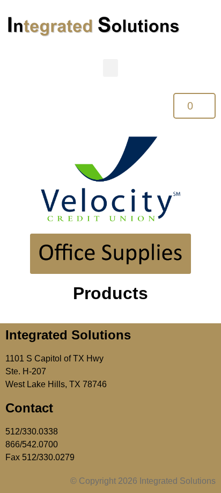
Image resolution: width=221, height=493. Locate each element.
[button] (110, 68)
